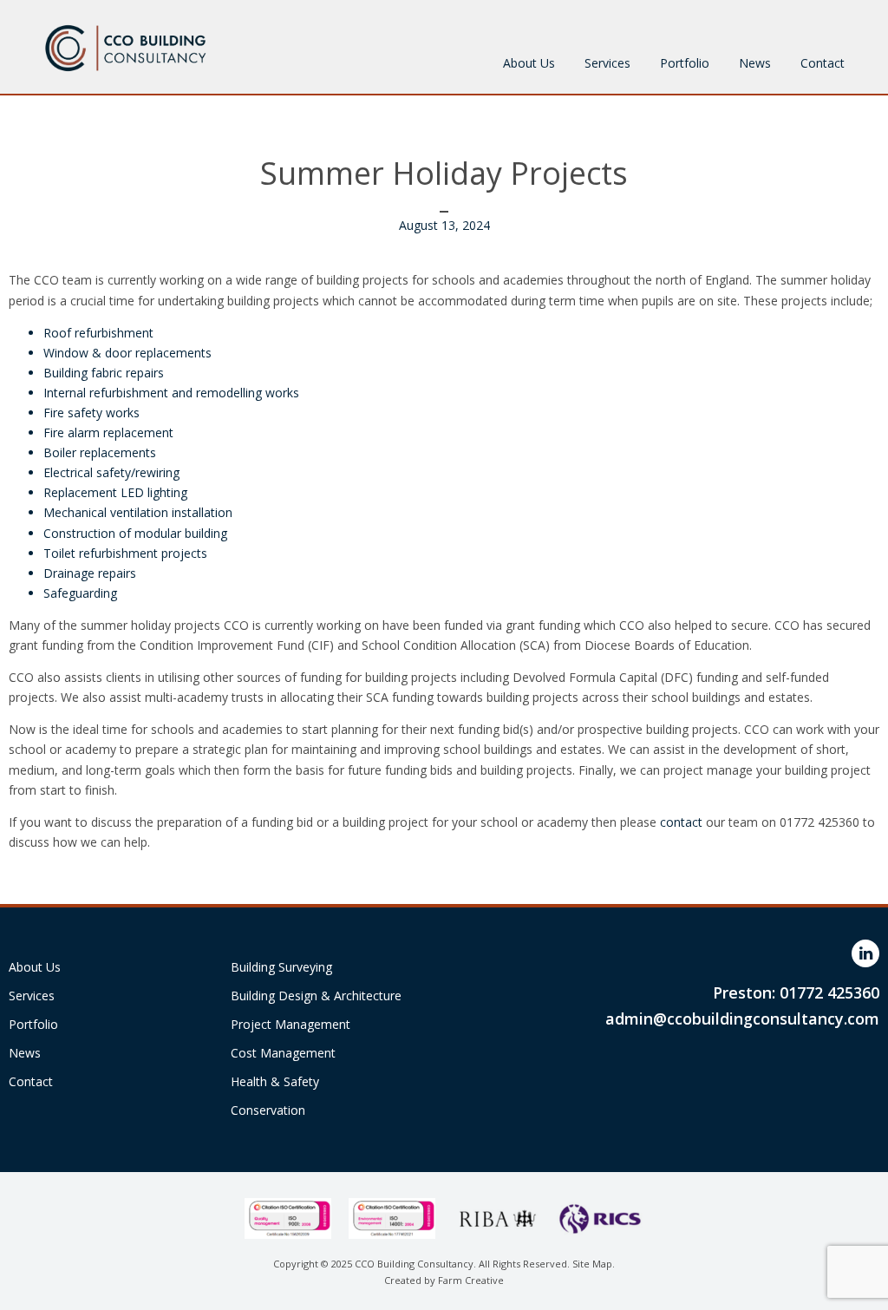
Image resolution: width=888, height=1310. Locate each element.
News (755, 63)
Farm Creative (471, 1280)
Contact (822, 63)
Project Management (290, 1024)
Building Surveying (281, 967)
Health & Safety (275, 1081)
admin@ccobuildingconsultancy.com (742, 1018)
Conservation (268, 1110)
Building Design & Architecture (316, 995)
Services (607, 63)
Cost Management (283, 1053)
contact (683, 822)
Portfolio (684, 63)
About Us (529, 63)
